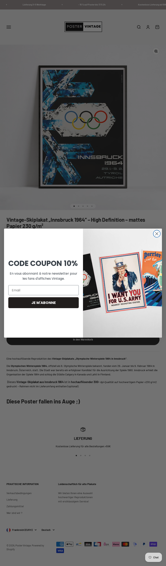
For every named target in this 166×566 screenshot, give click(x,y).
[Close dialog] (156, 233)
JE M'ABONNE (43, 302)
